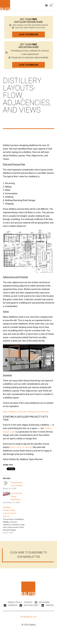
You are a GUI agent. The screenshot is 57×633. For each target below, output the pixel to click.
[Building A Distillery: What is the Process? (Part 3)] (15, 520)
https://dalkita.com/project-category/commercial (25, 411)
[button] (46, 5)
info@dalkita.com (28, 616)
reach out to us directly (21, 447)
